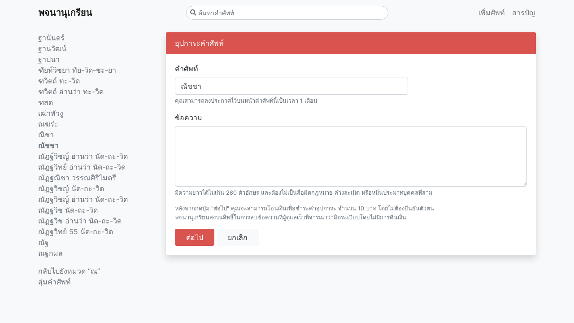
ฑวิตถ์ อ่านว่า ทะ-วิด (71, 91)
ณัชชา (48, 145)
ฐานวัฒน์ (52, 48)
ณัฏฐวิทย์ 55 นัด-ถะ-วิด (75, 231)
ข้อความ (188, 117)
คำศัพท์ (186, 68)
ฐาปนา (49, 59)
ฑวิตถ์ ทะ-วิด (59, 80)
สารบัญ (523, 12)
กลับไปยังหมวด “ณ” (69, 270)
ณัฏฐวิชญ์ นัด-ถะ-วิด (71, 188)
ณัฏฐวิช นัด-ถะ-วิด (68, 209)
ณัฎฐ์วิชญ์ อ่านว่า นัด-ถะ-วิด (83, 156)
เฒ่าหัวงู (50, 113)
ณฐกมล (50, 253)
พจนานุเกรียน (65, 12)
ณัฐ (43, 242)
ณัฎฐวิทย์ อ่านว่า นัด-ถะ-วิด (82, 166)
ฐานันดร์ (51, 37)
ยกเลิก (238, 237)
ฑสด (45, 102)
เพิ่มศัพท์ (491, 12)
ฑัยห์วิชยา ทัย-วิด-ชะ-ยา (77, 69)
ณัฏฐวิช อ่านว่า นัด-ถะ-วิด (80, 220)
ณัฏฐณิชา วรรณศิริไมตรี (77, 177)
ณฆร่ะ (48, 123)
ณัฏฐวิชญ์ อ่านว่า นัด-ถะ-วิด (83, 199)
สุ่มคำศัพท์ (54, 281)
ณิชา (46, 134)
